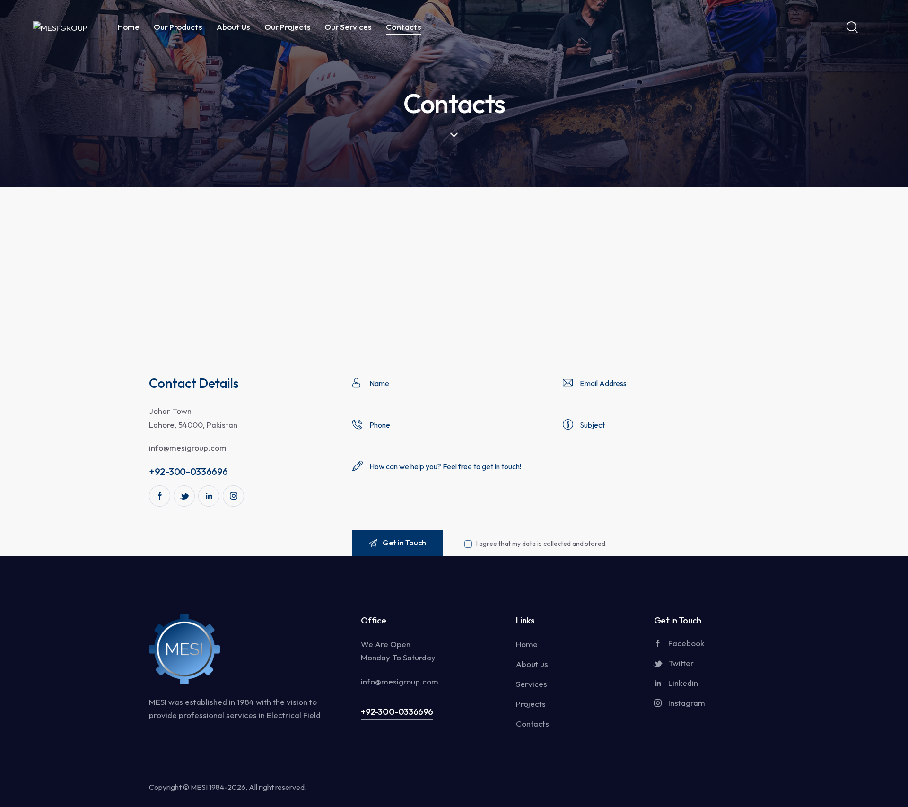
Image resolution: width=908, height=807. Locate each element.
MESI (199, 787)
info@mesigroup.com (188, 448)
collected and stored (574, 543)
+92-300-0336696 (397, 711)
